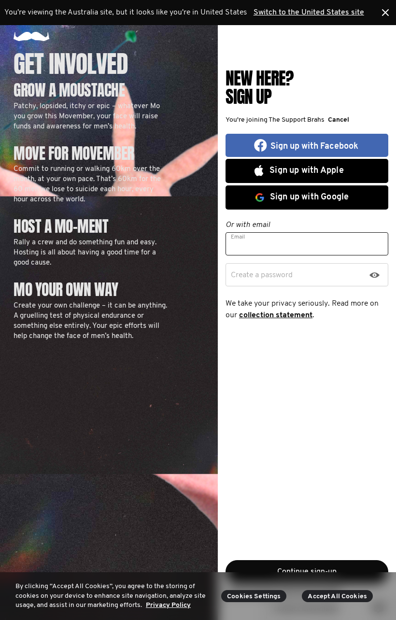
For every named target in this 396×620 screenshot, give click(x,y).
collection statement (275, 315)
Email (238, 237)
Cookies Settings (254, 596)
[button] (337, 120)
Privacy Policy (168, 605)
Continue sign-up (307, 572)
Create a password (262, 275)
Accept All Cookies (337, 596)
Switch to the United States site (309, 12)
